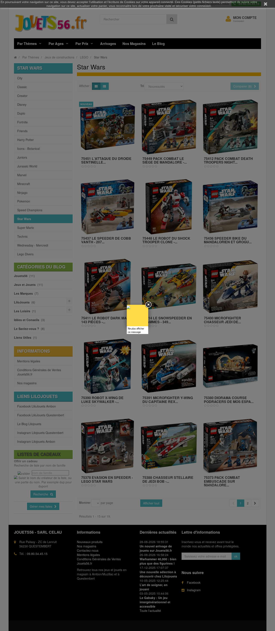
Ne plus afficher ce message (136, 330)
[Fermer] (148, 305)
